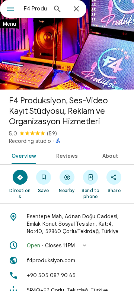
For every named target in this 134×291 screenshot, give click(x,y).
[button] (67, 245)
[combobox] (35, 8)
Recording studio (30, 141)
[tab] (22, 155)
